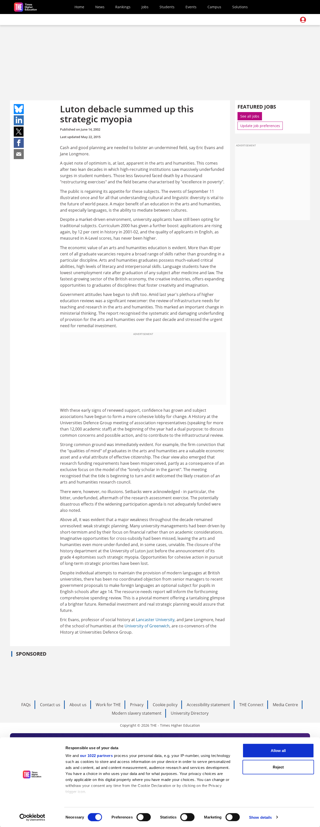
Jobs (145, 7)
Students (167, 7)
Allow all (278, 750)
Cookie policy (165, 704)
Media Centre (285, 704)
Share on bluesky (19, 109)
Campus (214, 7)
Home (79, 7)
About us (78, 704)
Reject (278, 767)
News (99, 7)
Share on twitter (19, 132)
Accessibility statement (208, 704)
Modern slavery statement (137, 713)
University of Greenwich (147, 626)
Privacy (137, 704)
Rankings (122, 7)
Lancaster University (155, 619)
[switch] (143, 817)
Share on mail (19, 154)
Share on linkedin (19, 120)
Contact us (50, 704)
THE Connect (251, 704)
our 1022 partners (96, 755)
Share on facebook (19, 143)
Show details (260, 817)
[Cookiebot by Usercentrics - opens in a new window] (32, 817)
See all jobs (249, 116)
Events (191, 7)
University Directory (189, 713)
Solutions (240, 7)
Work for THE (108, 704)
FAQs (26, 704)
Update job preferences (260, 125)
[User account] (303, 19)
